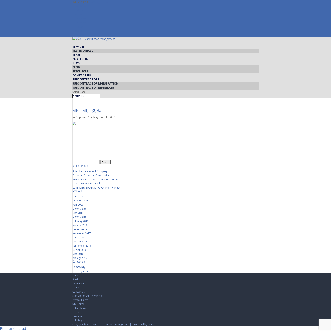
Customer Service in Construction (91, 175)
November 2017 (81, 233)
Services (78, 46)
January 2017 (79, 241)
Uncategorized (80, 271)
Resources (80, 71)
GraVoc (152, 324)
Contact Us (81, 75)
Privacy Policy (80, 299)
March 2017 (79, 237)
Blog (76, 67)
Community (78, 267)
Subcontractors (85, 79)
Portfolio (80, 59)
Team (76, 55)
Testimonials (82, 51)
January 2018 (79, 225)
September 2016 (81, 245)
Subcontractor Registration (95, 83)
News (76, 63)
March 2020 (79, 208)
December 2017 (81, 229)
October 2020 (80, 200)
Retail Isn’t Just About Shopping (89, 171)
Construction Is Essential (86, 183)
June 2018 (77, 213)
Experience (78, 283)
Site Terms (78, 303)
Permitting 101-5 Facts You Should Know (95, 179)
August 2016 (79, 249)
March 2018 (79, 217)
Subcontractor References (93, 88)
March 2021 (79, 196)
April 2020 (77, 204)
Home (75, 275)
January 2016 (79, 258)
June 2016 (77, 253)
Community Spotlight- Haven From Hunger (96, 187)
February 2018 (80, 221)
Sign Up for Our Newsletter (87, 295)
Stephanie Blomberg (87, 117)
